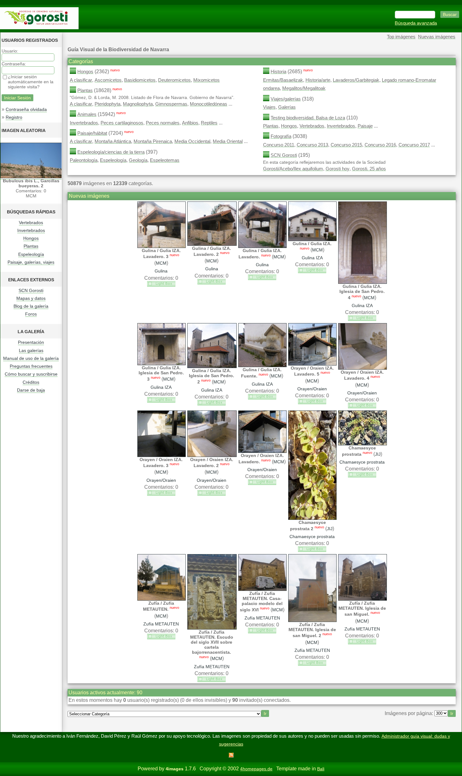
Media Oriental (228, 141)
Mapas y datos (31, 298)
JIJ (330, 528)
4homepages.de (256, 768)
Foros (31, 313)
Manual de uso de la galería (31, 358)
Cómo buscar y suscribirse (31, 374)
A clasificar (81, 80)
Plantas (31, 246)
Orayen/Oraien (312, 388)
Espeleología (31, 254)
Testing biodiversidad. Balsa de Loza (308, 117)
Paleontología (83, 160)
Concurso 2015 (346, 144)
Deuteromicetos (174, 80)
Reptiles (209, 122)
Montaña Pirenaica (153, 141)
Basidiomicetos (140, 80)
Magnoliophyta (138, 104)
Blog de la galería (31, 306)
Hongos (31, 238)
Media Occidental (192, 141)
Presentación (31, 342)
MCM (161, 263)
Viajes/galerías (286, 99)
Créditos (31, 382)
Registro (14, 117)
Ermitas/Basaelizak (283, 80)
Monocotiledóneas (208, 104)
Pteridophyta (107, 104)
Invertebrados (31, 230)
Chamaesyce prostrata (312, 536)
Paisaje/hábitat (92, 133)
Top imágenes (401, 36)
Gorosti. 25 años (369, 168)
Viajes (269, 107)
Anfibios (190, 122)
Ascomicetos (108, 80)
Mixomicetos (206, 80)
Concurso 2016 (380, 144)
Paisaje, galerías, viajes (31, 262)
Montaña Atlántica (113, 141)
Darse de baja (31, 390)
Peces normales (162, 122)
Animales (86, 114)
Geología (138, 160)
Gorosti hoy (337, 168)
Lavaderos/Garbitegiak (356, 80)
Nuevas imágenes (436, 36)
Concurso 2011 (278, 144)
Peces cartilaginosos (122, 122)
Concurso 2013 (312, 144)
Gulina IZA (312, 257)
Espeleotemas (164, 160)
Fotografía (281, 136)
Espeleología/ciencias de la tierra (111, 152)
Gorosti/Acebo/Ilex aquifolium (293, 168)
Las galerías (31, 350)
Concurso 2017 (414, 144)
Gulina (161, 270)
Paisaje (365, 126)
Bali (320, 768)
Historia (278, 71)
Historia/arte (317, 80)
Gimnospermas (171, 104)
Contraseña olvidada (26, 109)
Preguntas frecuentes (31, 366)
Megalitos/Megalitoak (304, 88)
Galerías (287, 107)
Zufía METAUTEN (161, 623)
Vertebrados (31, 222)
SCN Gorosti (31, 290)
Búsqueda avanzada (416, 23)
